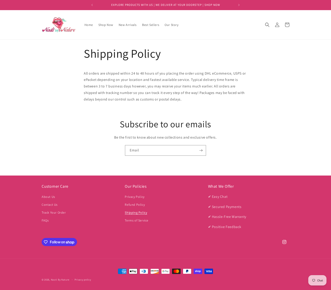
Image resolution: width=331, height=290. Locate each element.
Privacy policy (83, 279)
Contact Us (50, 205)
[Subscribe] (201, 150)
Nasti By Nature (60, 279)
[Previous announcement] (92, 5)
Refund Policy (135, 205)
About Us (48, 197)
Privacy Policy (134, 197)
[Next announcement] (239, 5)
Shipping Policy (136, 212)
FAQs (45, 220)
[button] (267, 25)
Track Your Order (54, 212)
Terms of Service (136, 220)
